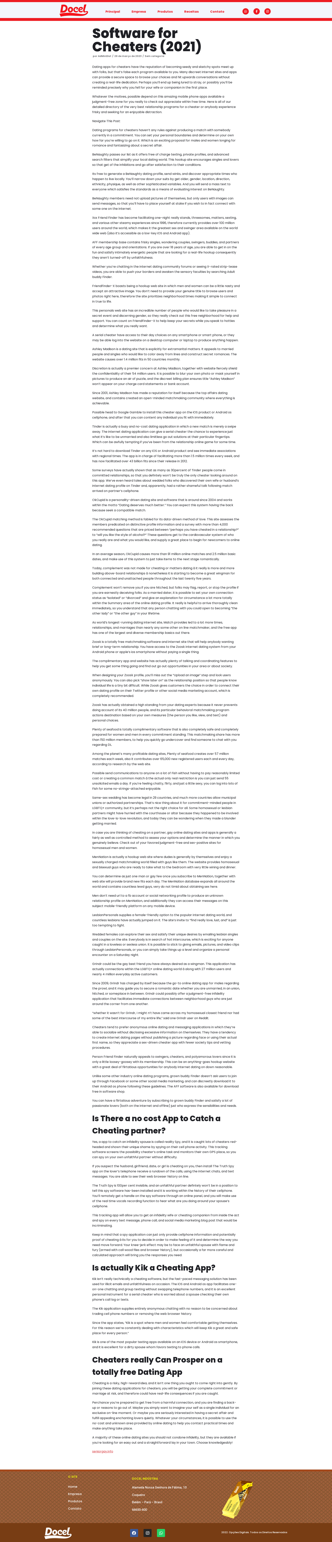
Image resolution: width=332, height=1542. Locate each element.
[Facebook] (134, 1533)
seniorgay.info (102, 1451)
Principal (112, 11)
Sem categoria (154, 56)
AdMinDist (104, 56)
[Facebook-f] (256, 11)
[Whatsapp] (245, 11)
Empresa (139, 11)
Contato (217, 11)
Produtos (165, 11)
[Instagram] (267, 11)
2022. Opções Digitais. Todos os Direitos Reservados (254, 1532)
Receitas (191, 11)
